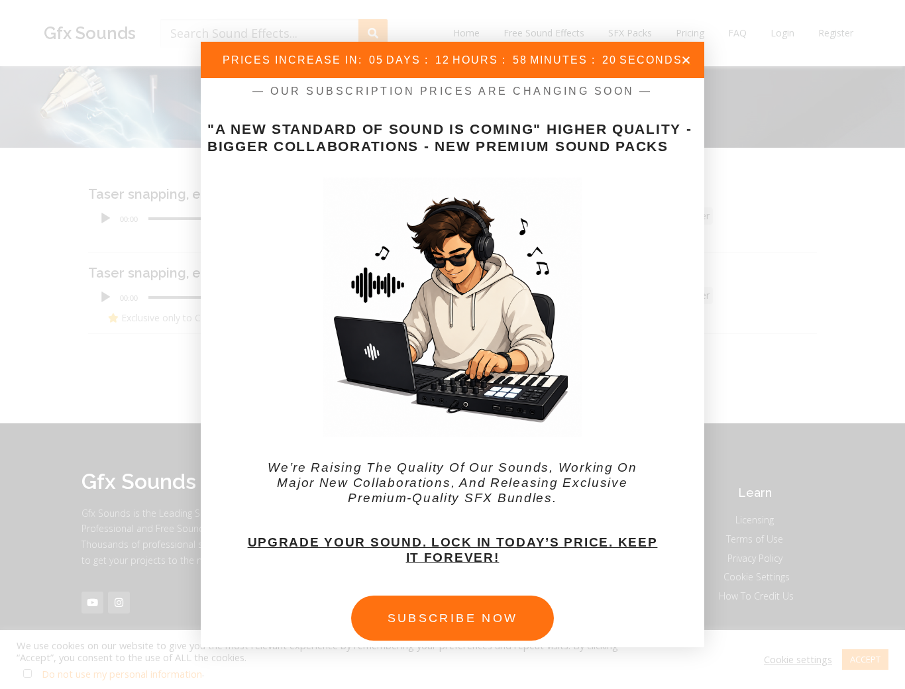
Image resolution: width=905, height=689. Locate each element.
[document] (452, 344)
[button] (686, 60)
